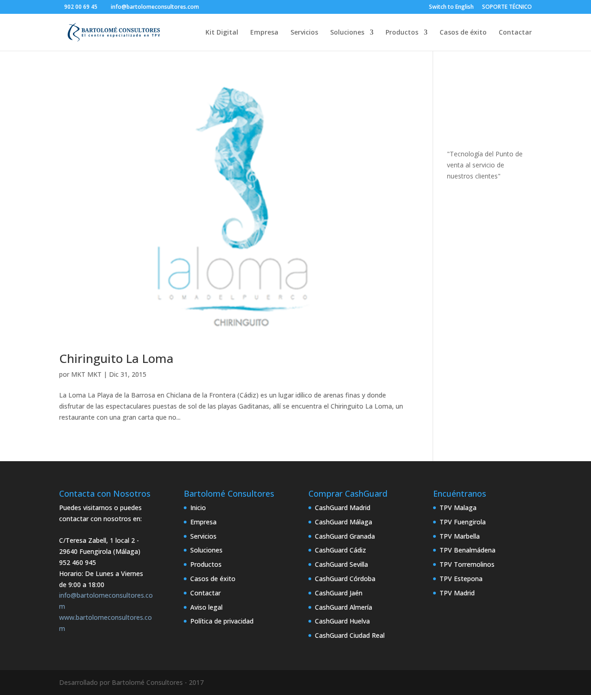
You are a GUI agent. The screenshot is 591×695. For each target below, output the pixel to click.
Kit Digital (221, 32)
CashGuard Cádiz (340, 550)
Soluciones (347, 32)
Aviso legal (206, 607)
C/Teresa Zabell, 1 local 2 (97, 540)
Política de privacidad (221, 621)
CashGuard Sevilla (341, 564)
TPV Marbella (460, 536)
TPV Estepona (461, 578)
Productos (402, 32)
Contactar (515, 32)
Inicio (198, 507)
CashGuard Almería (343, 607)
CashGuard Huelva (342, 621)
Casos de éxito (463, 32)
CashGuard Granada (345, 536)
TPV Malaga (458, 507)
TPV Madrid (457, 592)
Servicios (304, 32)
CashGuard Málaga (343, 521)
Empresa (264, 32)
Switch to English (451, 7)
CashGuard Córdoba (345, 578)
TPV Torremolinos (467, 564)
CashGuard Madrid (342, 507)
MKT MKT (86, 374)
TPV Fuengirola (463, 521)
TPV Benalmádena (467, 550)
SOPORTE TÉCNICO (507, 7)
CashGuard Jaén (338, 592)
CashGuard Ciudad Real (350, 635)
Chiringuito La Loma (116, 358)
